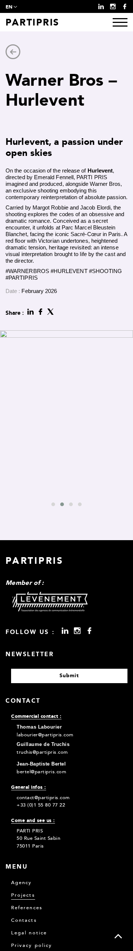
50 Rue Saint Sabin (38, 838)
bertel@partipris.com (41, 772)
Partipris (32, 22)
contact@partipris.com (43, 798)
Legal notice (29, 933)
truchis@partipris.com (42, 752)
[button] (53, 504)
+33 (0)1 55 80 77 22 (41, 805)
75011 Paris (30, 846)
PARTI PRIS (30, 831)
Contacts (24, 920)
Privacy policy (31, 945)
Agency (21, 883)
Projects (23, 895)
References (26, 908)
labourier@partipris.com (45, 735)
